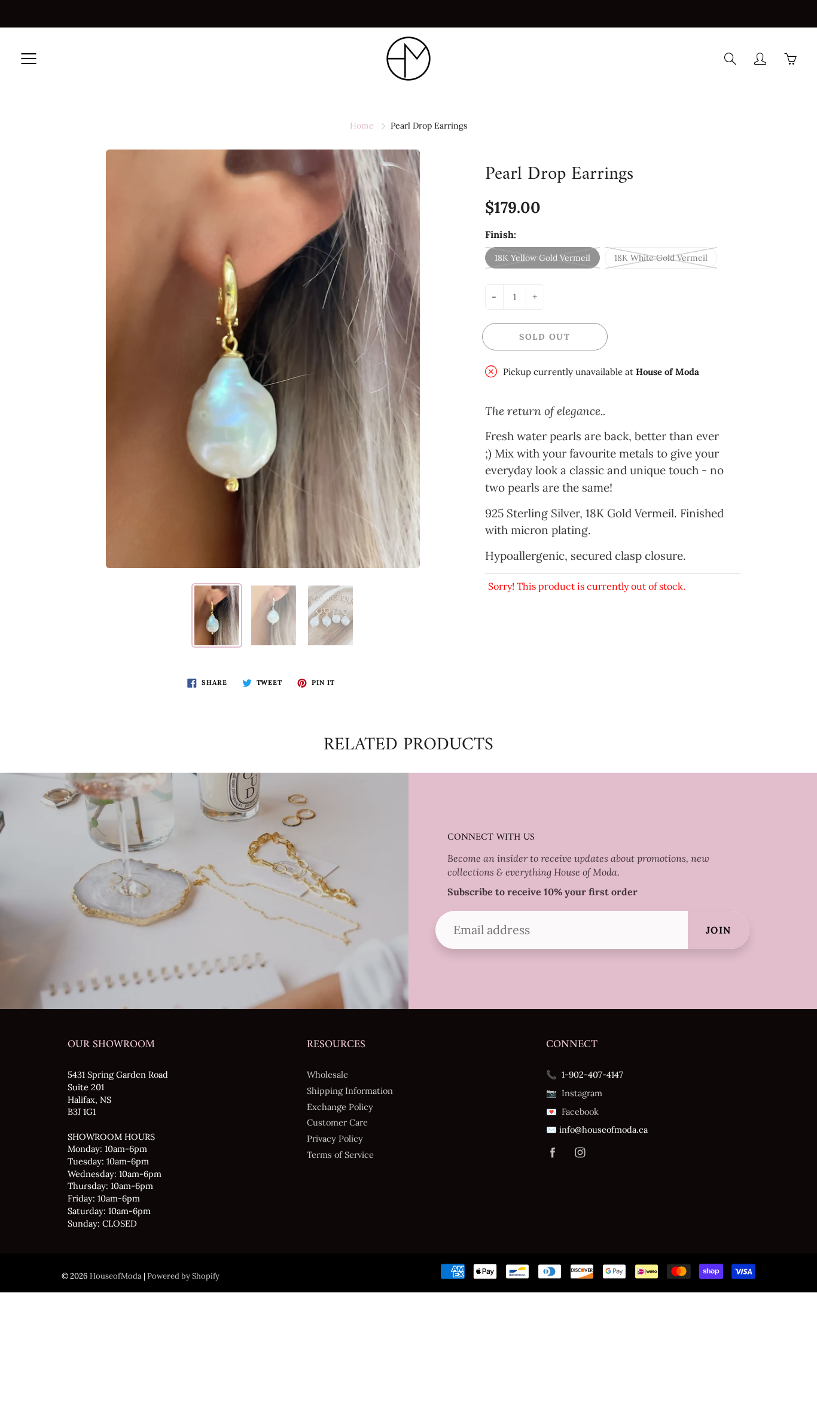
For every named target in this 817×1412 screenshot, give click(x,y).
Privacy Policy (335, 1138)
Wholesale (327, 1074)
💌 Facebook (572, 1111)
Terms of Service (340, 1154)
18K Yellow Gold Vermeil (542, 257)
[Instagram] (579, 1152)
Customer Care (337, 1122)
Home (362, 125)
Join (718, 930)
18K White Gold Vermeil (661, 257)
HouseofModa (116, 1276)
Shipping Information (350, 1090)
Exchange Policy (340, 1106)
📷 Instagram (574, 1093)
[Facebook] (552, 1152)
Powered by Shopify (183, 1276)
